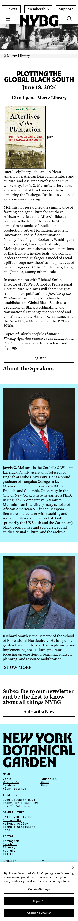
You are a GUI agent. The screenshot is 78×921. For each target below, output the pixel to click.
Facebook (10, 844)
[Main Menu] (8, 18)
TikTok (8, 853)
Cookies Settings (39, 889)
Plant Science (14, 788)
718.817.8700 (24, 817)
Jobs (6, 830)
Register (39, 358)
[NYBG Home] (39, 21)
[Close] (73, 867)
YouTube (9, 850)
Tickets (11, 9)
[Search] (69, 18)
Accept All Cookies (39, 913)
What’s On (11, 782)
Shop (44, 785)
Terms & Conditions (19, 826)
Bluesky (9, 847)
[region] (39, 891)
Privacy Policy (15, 823)
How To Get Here (16, 806)
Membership (38, 9)
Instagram (11, 841)
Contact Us (12, 820)
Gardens (9, 785)
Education (48, 779)
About (44, 782)
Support (66, 9)
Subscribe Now (39, 712)
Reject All (39, 901)
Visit (7, 779)
